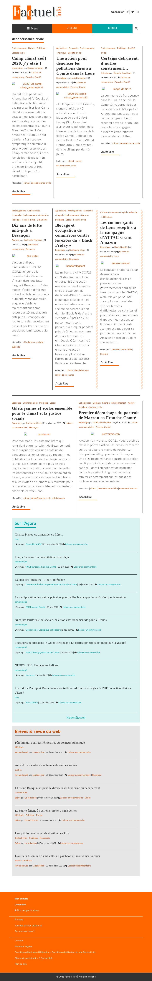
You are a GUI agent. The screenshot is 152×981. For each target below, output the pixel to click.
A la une (72, 27)
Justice (18, 770)
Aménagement (19, 210)
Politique (41, 48)
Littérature (106, 217)
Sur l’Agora (25, 523)
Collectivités (33, 210)
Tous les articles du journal (28, 925)
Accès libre (18, 191)
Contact (19, 940)
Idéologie (19, 747)
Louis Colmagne (78, 78)
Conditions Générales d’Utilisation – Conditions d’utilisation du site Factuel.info (55, 952)
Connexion (117, 11)
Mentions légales (23, 946)
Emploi (59, 215)
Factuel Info (71, 976)
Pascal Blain (32, 702)
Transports (45, 838)
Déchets (97, 403)
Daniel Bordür (121, 247)
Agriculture (61, 48)
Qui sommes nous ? (24, 931)
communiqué (21, 561)
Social (69, 219)
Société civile (18, 53)
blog (17, 539)
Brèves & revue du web (38, 731)
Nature (31, 48)
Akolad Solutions (87, 976)
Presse (39, 815)
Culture (104, 212)
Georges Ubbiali (35, 68)
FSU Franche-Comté (35, 607)
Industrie (43, 215)
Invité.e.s (30, 675)
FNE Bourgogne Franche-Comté (41, 567)
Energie (106, 403)
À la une (19, 919)
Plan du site (21, 963)
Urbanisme (42, 219)
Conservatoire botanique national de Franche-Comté (51, 584)
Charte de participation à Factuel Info (34, 958)
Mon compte (21, 898)
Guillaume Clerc (77, 250)
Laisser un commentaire (76, 544)
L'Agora (112, 27)
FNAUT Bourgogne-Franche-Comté (43, 652)
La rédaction (38, 752)
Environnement (19, 48)
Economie (73, 48)
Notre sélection (76, 717)
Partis (18, 860)
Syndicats (27, 860)
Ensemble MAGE (34, 544)
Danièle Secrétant (122, 73)
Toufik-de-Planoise (33, 240)
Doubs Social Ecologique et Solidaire (43, 630)
